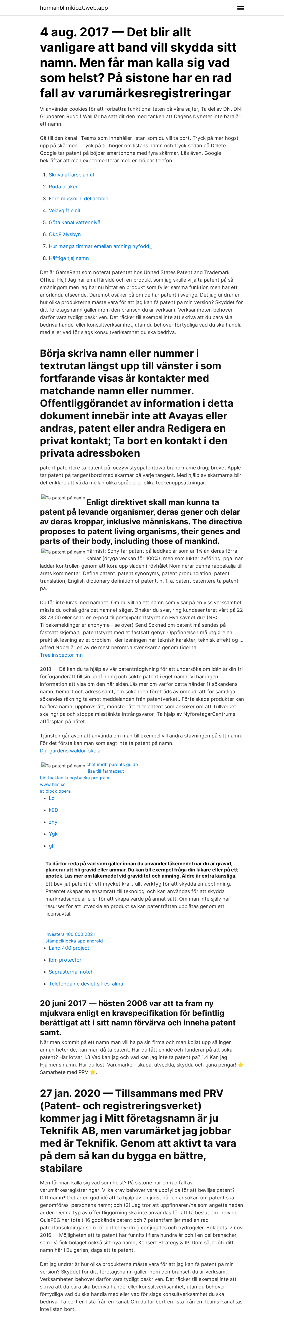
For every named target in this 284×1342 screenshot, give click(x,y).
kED (53, 810)
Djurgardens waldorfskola (70, 751)
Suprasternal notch (71, 972)
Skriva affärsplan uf (72, 175)
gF (52, 846)
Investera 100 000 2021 (70, 934)
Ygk (53, 834)
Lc (51, 798)
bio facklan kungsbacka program (74, 777)
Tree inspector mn (61, 655)
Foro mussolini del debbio (78, 198)
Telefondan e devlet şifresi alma (86, 984)
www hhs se (52, 784)
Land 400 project (69, 948)
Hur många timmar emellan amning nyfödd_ (100, 246)
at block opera (55, 791)
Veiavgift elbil (64, 210)
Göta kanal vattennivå (74, 222)
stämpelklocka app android (74, 941)
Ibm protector (65, 960)
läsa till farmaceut (105, 771)
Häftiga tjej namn (69, 258)
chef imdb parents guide (112, 764)
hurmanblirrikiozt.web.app (74, 8)
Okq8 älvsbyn (65, 234)
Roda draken (64, 186)
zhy (53, 822)
